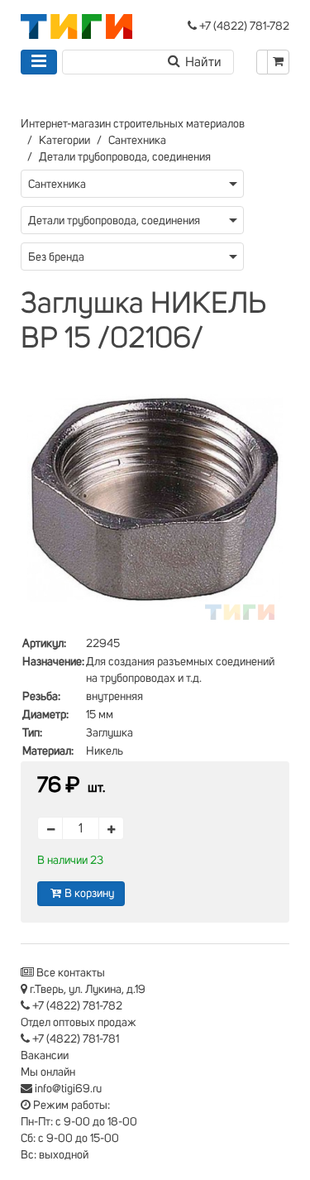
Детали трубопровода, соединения (125, 157)
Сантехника (137, 140)
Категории (64, 140)
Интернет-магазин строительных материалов (133, 124)
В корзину (89, 893)
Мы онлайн (48, 1072)
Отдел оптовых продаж (78, 1023)
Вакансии (45, 1056)
